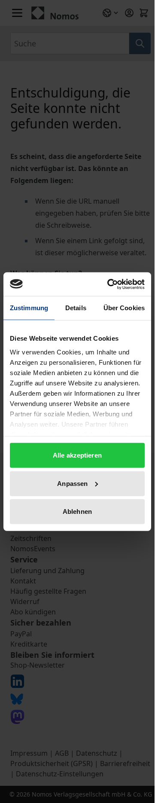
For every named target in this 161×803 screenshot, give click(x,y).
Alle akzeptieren (77, 455)
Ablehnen (77, 511)
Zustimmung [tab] (29, 307)
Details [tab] (75, 307)
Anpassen (72, 483)
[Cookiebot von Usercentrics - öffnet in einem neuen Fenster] (109, 284)
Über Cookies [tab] (124, 307)
